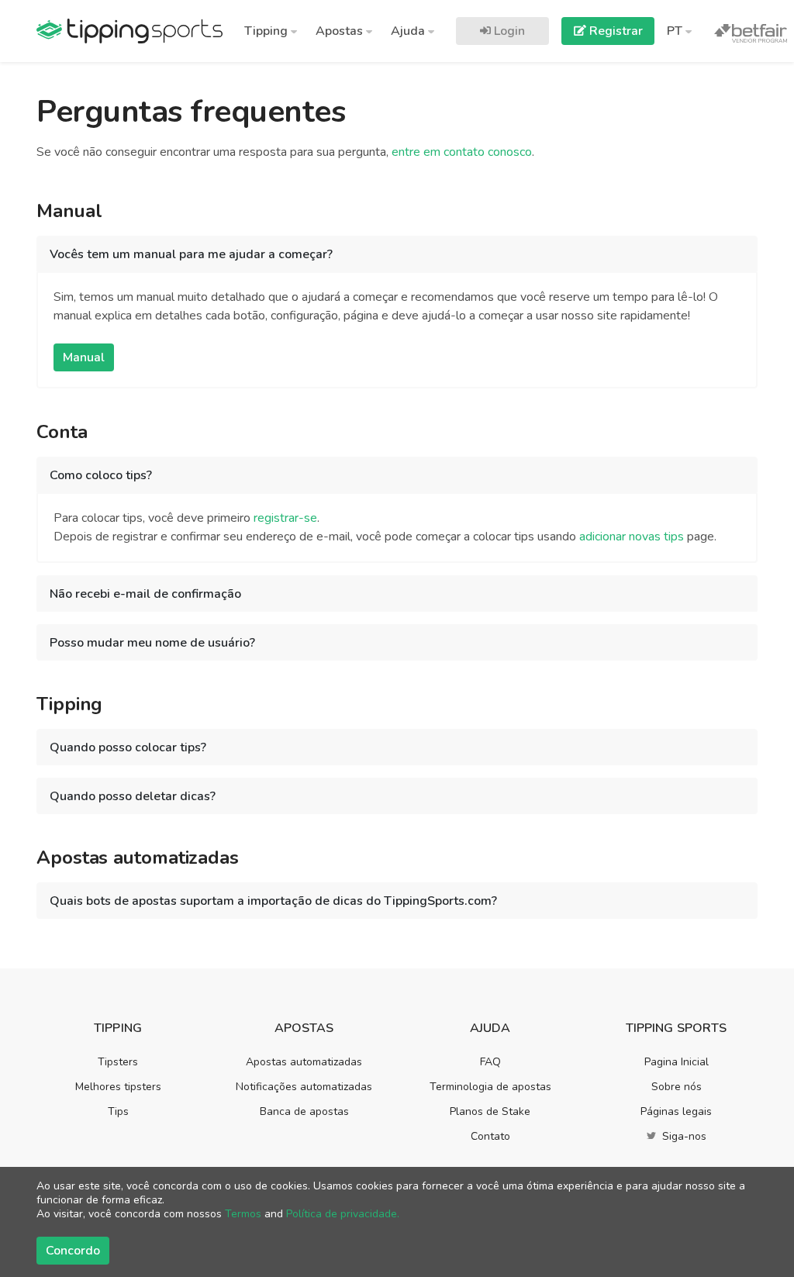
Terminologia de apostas (490, 1086)
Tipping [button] (267, 31)
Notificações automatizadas (304, 1086)
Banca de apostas (304, 1111)
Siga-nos (682, 1136)
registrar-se (285, 517)
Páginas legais (676, 1111)
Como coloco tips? (101, 475)
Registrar (614, 31)
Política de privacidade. (342, 1213)
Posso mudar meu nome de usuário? (152, 642)
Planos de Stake (490, 1111)
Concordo (73, 1250)
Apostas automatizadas (304, 1061)
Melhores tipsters (118, 1086)
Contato (490, 1136)
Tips (118, 1111)
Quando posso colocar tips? (128, 747)
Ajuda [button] (409, 31)
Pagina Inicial (676, 1061)
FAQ (490, 1061)
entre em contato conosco (462, 151)
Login (508, 31)
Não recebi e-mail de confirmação (145, 593)
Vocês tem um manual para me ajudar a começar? (191, 254)
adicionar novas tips (631, 536)
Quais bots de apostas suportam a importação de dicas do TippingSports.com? (273, 900)
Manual (84, 357)
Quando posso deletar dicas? (133, 796)
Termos (243, 1213)
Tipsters (118, 1061)
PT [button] (676, 31)
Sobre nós (676, 1086)
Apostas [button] (341, 31)
